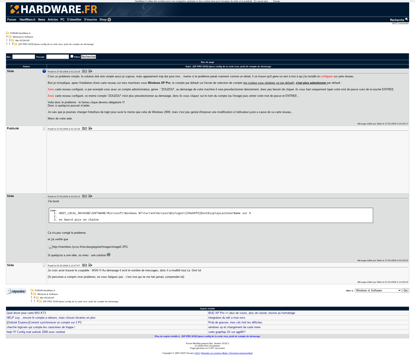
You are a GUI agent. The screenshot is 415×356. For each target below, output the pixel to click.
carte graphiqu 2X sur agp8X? (227, 332)
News (41, 19)
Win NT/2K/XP (22, 40)
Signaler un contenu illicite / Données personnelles (226, 353)
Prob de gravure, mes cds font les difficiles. (235, 322)
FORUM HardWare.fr (20, 33)
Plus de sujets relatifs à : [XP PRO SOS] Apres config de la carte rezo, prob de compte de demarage (207, 336)
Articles (53, 19)
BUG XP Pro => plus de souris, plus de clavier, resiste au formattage (251, 313)
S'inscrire (90, 19)
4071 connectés (400, 23)
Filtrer (77, 57)
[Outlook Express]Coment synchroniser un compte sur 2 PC (44, 322)
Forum (11, 19)
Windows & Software (23, 37)
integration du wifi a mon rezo (226, 317)
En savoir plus (261, 1)
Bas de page (207, 62)
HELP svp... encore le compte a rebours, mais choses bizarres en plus (51, 317)
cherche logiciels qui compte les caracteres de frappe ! (41, 327)
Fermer (276, 1)
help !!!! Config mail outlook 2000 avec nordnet (36, 332)
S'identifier (74, 19)
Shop (103, 19)
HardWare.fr (27, 19)
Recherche (397, 20)
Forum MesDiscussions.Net (199, 343)
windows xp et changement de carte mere (234, 327)
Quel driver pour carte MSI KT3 (26, 313)
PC (62, 19)
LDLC (197, 353)
